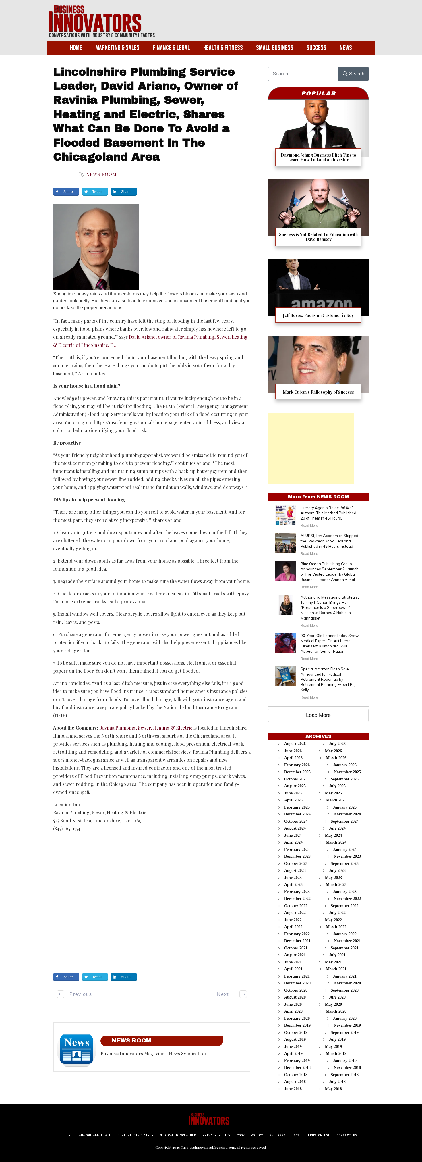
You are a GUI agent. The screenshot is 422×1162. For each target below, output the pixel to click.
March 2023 (336, 884)
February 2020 (297, 1018)
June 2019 (293, 1046)
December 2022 (297, 898)
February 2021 (297, 976)
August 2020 (295, 997)
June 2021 (293, 962)
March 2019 (336, 1053)
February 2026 (297, 765)
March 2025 (336, 800)
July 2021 (337, 955)
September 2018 (345, 1075)
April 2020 (293, 1011)
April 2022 (293, 927)
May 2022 (333, 920)
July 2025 (337, 786)
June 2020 (293, 1004)
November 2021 (347, 941)
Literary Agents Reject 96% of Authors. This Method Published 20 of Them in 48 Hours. (328, 512)
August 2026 (295, 744)
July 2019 (337, 1039)
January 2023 (345, 892)
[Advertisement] (311, 448)
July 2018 (337, 1082)
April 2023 (293, 884)
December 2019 (297, 1025)
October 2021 (295, 948)
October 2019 (295, 1032)
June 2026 (293, 751)
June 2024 (293, 835)
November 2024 (347, 814)
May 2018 (333, 1089)
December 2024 (297, 814)
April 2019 (293, 1053)
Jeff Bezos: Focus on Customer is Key (318, 294)
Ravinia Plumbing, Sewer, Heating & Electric (145, 728)
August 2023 (295, 870)
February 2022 (297, 934)
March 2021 (336, 969)
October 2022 (295, 906)
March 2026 (336, 758)
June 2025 (293, 793)
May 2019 (333, 1046)
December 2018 (297, 1067)
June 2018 (293, 1089)
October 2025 (295, 779)
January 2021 (345, 976)
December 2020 (297, 983)
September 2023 (345, 863)
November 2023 (347, 856)
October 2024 (295, 821)
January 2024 (345, 849)
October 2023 (295, 863)
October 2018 (295, 1075)
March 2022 (336, 927)
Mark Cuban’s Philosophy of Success (318, 371)
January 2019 (345, 1061)
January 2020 (345, 1018)
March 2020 (336, 1011)
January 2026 (345, 765)
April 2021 (293, 969)
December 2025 (297, 772)
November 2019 (347, 1025)
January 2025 (345, 807)
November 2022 (347, 898)
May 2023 (333, 878)
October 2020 (295, 990)
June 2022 (293, 920)
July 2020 (337, 997)
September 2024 (345, 821)
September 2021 (345, 948)
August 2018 (295, 1082)
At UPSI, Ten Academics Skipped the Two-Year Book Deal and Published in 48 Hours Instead (329, 540)
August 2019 (295, 1039)
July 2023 (337, 870)
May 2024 (333, 835)
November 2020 (347, 983)
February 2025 (297, 807)
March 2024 (336, 842)
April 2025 (293, 800)
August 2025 (295, 786)
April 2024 (293, 842)
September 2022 (345, 906)
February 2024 (297, 849)
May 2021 (333, 962)
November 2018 (347, 1067)
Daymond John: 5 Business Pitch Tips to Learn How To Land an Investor (318, 137)
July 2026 (337, 744)
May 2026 (333, 751)
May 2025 (333, 793)
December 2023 (297, 856)
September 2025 (345, 779)
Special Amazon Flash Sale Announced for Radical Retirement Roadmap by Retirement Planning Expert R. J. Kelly (328, 679)
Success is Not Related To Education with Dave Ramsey (318, 216)
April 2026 (293, 758)
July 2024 (337, 828)
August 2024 (295, 828)
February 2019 (297, 1061)
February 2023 (297, 892)
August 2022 (295, 913)
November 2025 (347, 772)
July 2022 (337, 913)
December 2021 (297, 941)
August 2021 (295, 955)
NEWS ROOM (101, 174)
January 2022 (345, 934)
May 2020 (333, 1004)
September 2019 (345, 1032)
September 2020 (345, 990)
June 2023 (293, 878)
